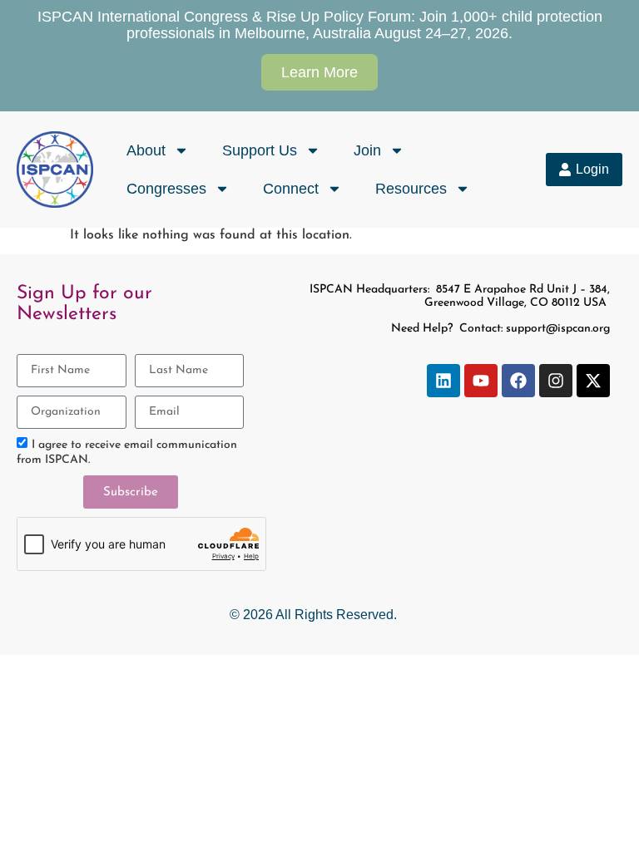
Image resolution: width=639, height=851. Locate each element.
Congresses (166, 188)
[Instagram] (555, 380)
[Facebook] (518, 380)
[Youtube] (481, 380)
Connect (291, 188)
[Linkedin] (443, 380)
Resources (411, 188)
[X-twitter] (593, 380)
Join (367, 150)
